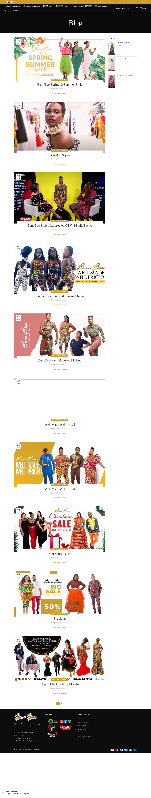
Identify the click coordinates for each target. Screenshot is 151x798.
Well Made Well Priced (60, 424)
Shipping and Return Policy (85, 736)
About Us (80, 718)
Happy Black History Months (59, 684)
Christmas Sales (59, 554)
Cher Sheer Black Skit (123, 42)
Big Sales (60, 618)
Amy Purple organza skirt (124, 75)
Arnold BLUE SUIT (12, 791)
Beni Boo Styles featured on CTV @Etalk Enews (60, 225)
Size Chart (80, 733)
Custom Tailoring (82, 729)
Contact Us (80, 740)
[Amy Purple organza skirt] (111, 81)
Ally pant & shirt (122, 59)
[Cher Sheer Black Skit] (111, 48)
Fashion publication (59, 80)
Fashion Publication (83, 722)
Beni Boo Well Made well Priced (59, 360)
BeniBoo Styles (60, 155)
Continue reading (60, 93)
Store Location (81, 725)
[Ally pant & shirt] (111, 64)
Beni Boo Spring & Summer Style (59, 84)
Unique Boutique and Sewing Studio (60, 296)
